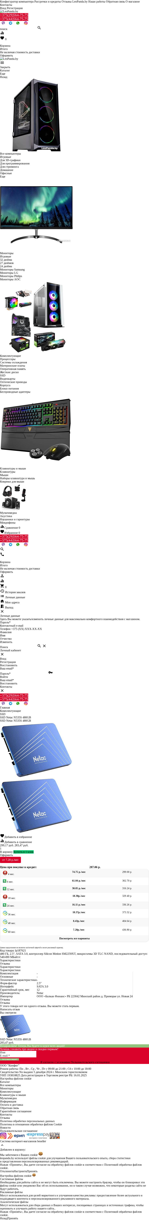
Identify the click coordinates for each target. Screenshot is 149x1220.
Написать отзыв (10, 1009)
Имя (2, 635)
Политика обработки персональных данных (27, 1121)
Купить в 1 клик (23, 851)
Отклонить (7, 1171)
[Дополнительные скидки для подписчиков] (3, 1138)
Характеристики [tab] (10, 960)
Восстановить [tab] (8, 665)
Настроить (20, 1171)
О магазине (133, 1)
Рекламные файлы (11, 1192)
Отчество (6, 638)
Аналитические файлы (14, 1201)
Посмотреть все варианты (74, 938)
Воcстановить (8, 683)
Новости (5, 1127)
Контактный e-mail (12, 625)
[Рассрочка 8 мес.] (55, 1138)
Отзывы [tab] (5, 963)
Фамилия (5, 632)
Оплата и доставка (11, 1104)
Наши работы (96, 1)
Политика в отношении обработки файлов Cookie (31, 1124)
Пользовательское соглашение (18, 1130)
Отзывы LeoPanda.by (75, 1)
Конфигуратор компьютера (17, 1)
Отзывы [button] (5, 999)
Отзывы (5, 1117)
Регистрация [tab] (8, 662)
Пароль (5, 622)
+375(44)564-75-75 (14, 19)
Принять (32, 1171)
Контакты (6, 4)
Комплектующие (10, 1091)
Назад (3, 1218)
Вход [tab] (3, 658)
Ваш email (7, 668)
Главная (5, 707)
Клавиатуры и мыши (13, 1094)
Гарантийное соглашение (15, 1111)
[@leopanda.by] (26, 23)
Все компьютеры (10, 1085)
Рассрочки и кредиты (47, 1)
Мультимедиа (8, 1098)
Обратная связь (115, 1)
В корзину (6, 851)
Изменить (6, 642)
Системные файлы (11, 1179)
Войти (4, 676)
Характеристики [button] (10, 966)
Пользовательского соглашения (90, 1062)
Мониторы (6, 1088)
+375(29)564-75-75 (14, 15)
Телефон (5, 628)
